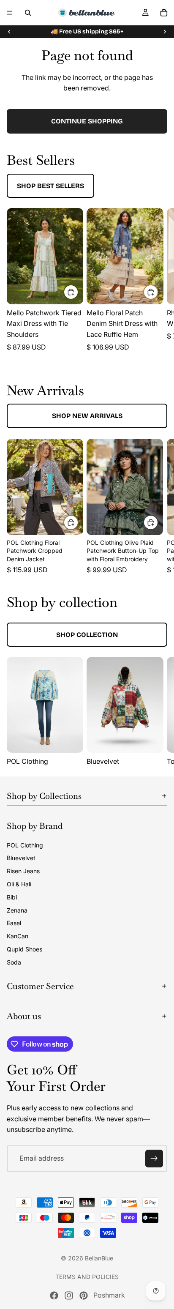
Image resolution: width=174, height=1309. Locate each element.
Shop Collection (87, 635)
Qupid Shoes (24, 949)
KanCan (17, 936)
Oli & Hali (19, 884)
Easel (14, 922)
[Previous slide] (9, 31)
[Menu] (9, 12)
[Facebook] (54, 1295)
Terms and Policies (87, 1276)
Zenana (17, 910)
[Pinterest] (84, 1295)
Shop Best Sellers (50, 186)
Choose (78, 292)
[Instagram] (69, 1295)
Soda (14, 962)
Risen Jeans (23, 870)
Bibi (12, 897)
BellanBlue (99, 1258)
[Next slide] (164, 31)
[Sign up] (154, 1158)
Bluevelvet (21, 857)
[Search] (28, 12)
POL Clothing (25, 845)
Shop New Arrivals (87, 416)
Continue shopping (87, 121)
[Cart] (164, 12)
